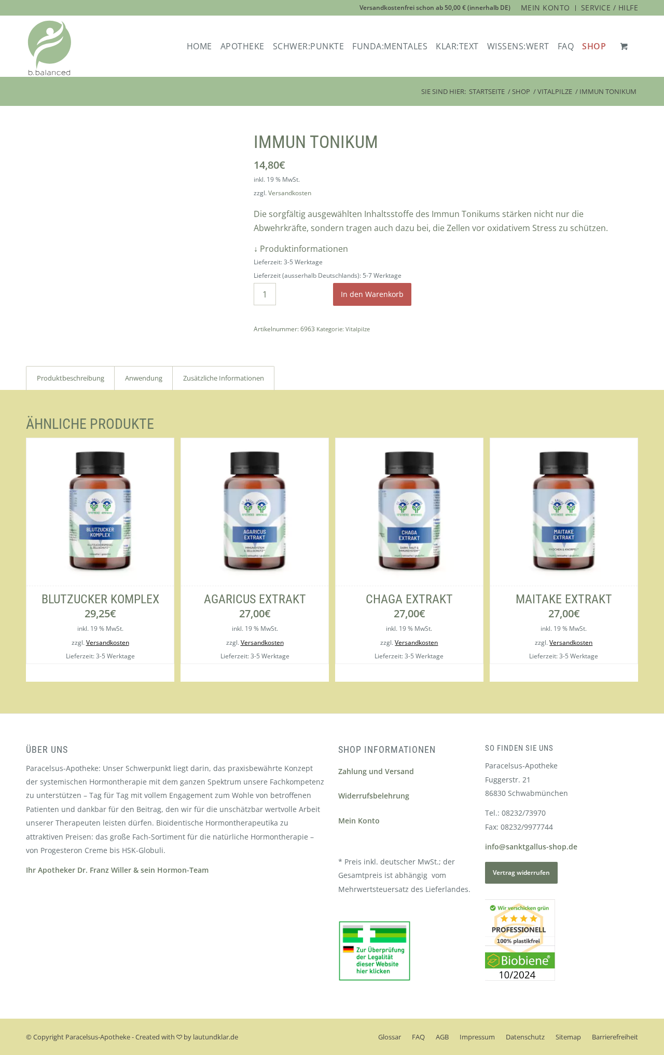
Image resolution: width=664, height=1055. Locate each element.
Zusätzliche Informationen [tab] (223, 378)
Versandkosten (289, 192)
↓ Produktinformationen (301, 248)
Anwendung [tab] (143, 378)
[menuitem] (546, 8)
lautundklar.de (215, 1037)
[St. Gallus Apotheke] (49, 48)
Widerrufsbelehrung (373, 796)
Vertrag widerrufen (521, 872)
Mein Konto (359, 821)
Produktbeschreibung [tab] (70, 378)
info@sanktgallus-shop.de (531, 846)
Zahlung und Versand (376, 771)
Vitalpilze (357, 329)
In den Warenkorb (372, 294)
